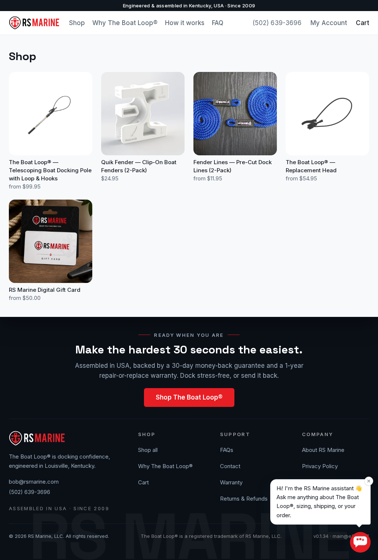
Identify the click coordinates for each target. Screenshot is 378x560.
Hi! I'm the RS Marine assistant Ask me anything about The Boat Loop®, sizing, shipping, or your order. (319, 502)
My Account (328, 23)
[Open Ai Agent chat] (360, 542)
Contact (230, 466)
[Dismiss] (368, 481)
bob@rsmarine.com (34, 481)
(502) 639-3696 (277, 23)
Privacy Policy (320, 466)
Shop (77, 23)
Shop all (148, 449)
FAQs (226, 449)
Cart (362, 23)
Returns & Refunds (244, 498)
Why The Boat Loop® (125, 23)
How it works (185, 23)
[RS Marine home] (34, 23)
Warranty (231, 482)
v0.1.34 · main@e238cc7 (341, 536)
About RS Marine (323, 449)
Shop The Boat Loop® (189, 397)
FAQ (217, 23)
